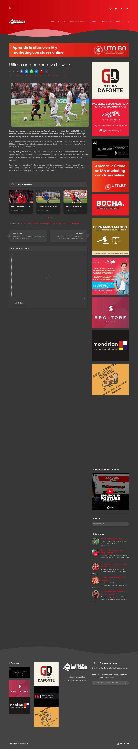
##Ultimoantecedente (70, 223)
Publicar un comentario (58, 75)
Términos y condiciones (76, 680)
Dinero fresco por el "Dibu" (112, 539)
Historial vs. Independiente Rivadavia (80, 206)
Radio (118, 22)
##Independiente (46, 223)
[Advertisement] (110, 410)
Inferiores (105, 22)
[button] (22, 71)
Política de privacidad (76, 677)
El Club (60, 22)
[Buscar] (128, 21)
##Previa (57, 223)
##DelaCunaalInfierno (29, 223)
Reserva (93, 22)
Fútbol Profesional (76, 22)
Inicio (52, 22)
